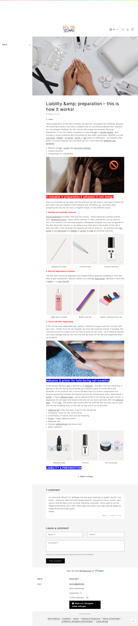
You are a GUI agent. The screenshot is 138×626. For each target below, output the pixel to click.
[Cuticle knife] (85, 264)
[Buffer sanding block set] (111, 314)
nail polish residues (82, 148)
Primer (51, 418)
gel (95, 132)
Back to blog (86, 476)
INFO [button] (4, 45)
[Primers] (85, 460)
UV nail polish (60, 231)
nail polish (50, 138)
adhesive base (66, 397)
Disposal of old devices (91, 618)
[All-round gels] (111, 460)
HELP (39, 584)
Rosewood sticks (58, 219)
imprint (76, 618)
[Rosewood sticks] (59, 264)
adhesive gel (61, 424)
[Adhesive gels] (59, 460)
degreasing (100, 278)
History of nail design (111, 618)
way (60, 403)
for (93, 278)
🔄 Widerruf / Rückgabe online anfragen (82, 604)
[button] (123, 29)
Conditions (67, 618)
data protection (54, 618)
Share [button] (51, 119)
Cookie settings (102, 621)
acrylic (78, 138)
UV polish (69, 138)
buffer (50, 281)
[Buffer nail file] (85, 314)
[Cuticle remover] (111, 264)
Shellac (60, 138)
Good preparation (54, 217)
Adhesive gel (53, 410)
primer (49, 397)
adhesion (89, 386)
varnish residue (106, 132)
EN (114, 29)
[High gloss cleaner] (59, 314)
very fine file (63, 281)
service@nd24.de (76, 584)
